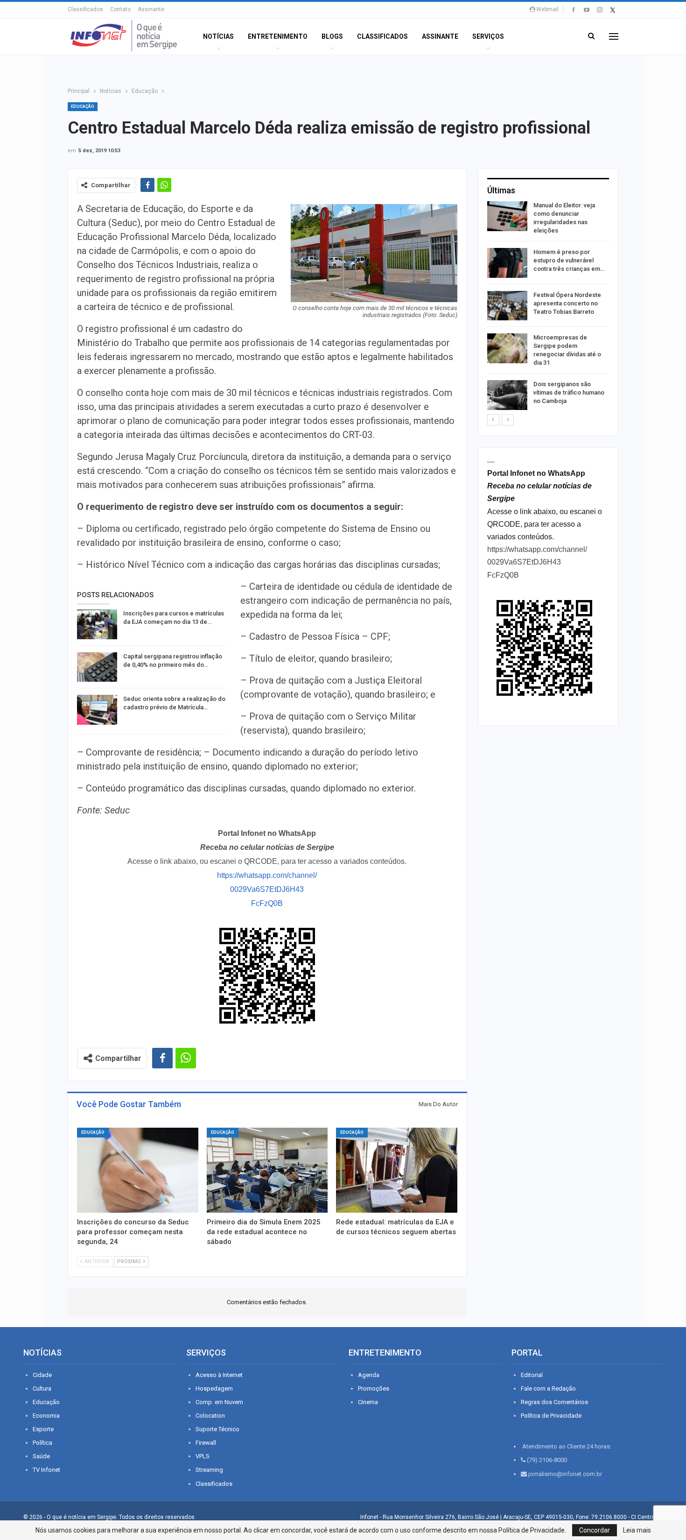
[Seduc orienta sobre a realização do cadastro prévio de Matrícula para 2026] (97, 710)
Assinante (151, 9)
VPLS (203, 1456)
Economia (46, 1415)
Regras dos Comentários (554, 1402)
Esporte (43, 1429)
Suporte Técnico (217, 1429)
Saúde (41, 1456)
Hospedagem (214, 1388)
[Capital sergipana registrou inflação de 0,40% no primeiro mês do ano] (97, 667)
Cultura (42, 1388)
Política (42, 1442)
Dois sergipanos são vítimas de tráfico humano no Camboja (568, 392)
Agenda (368, 1374)
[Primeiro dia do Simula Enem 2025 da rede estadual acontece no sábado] (267, 1170)
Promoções (373, 1388)
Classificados (85, 9)
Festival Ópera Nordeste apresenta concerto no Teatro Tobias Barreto (567, 303)
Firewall (206, 1442)
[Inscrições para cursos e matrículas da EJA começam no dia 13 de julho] (97, 624)
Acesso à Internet (219, 1374)
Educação (82, 106)
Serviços (488, 36)
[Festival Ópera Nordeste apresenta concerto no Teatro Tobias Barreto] (507, 306)
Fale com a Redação (548, 1388)
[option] (548, 307)
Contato (120, 9)
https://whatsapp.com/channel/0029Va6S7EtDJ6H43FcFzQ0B (267, 889)
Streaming (209, 1469)
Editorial (532, 1374)
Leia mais (637, 1530)
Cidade (42, 1374)
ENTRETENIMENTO (278, 36)
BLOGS (332, 36)
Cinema (368, 1402)
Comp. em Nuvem (219, 1402)
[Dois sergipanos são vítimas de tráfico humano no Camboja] (507, 395)
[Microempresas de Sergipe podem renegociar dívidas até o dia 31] (507, 348)
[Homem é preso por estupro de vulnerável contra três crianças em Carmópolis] (507, 263)
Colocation (210, 1415)
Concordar (594, 1530)
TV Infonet (46, 1469)
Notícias (218, 36)
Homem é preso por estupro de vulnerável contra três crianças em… (568, 260)
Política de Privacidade (551, 1415)
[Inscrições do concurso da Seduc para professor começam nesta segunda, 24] (137, 1170)
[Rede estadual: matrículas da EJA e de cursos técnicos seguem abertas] (396, 1170)
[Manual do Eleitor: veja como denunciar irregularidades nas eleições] (507, 216)
